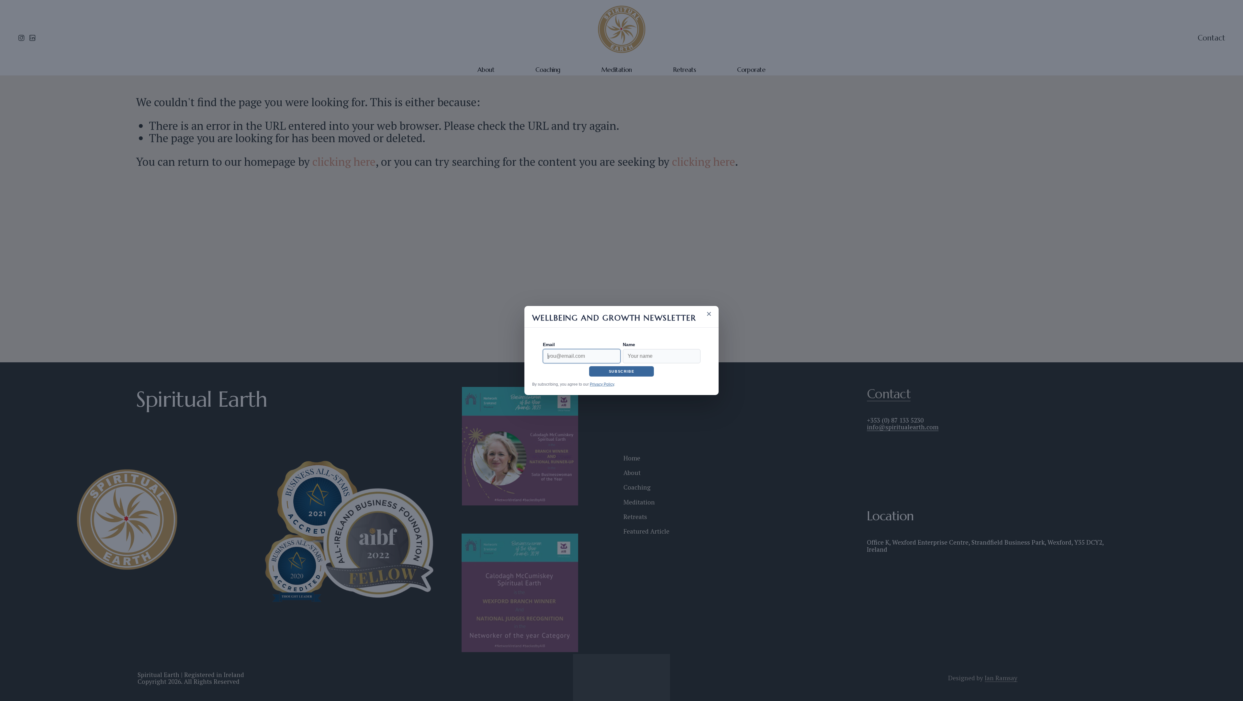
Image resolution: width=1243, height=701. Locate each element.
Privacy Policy (602, 384)
